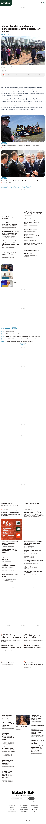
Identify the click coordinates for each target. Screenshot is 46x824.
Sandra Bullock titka (18, 265)
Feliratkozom (31, 798)
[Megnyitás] (44, 3)
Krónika (5, 285)
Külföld (4, 143)
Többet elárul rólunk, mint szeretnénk (21, 273)
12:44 (3, 333)
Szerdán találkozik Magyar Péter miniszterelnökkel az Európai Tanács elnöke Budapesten (23, 338)
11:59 (3, 341)
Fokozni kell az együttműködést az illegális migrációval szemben (20, 181)
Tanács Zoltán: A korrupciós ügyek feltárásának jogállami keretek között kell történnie (29, 282)
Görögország (4, 187)
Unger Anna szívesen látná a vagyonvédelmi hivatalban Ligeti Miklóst (19, 341)
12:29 (3, 336)
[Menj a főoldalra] (6, 3)
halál (29, 187)
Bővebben (23, 344)
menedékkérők (17, 187)
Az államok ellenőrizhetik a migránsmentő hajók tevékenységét (20, 145)
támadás (24, 187)
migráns (11, 187)
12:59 (3, 331)
